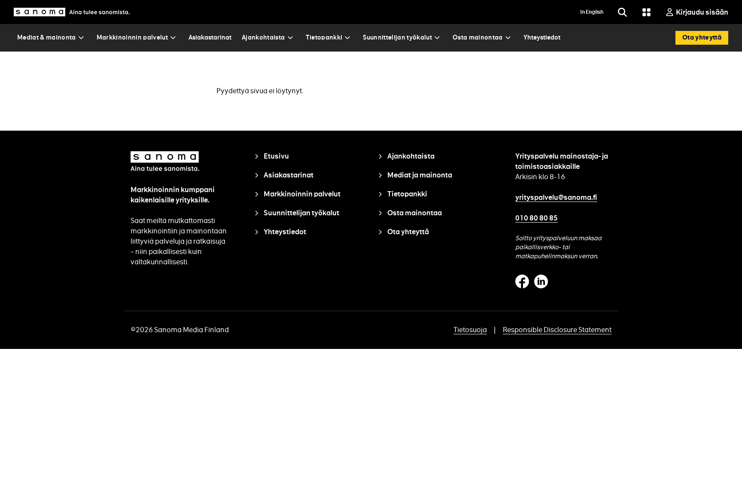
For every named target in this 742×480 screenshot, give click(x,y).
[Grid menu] (646, 12)
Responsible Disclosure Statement (557, 329)
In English (591, 12)
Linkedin (541, 281)
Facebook (522, 281)
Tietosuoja (470, 329)
